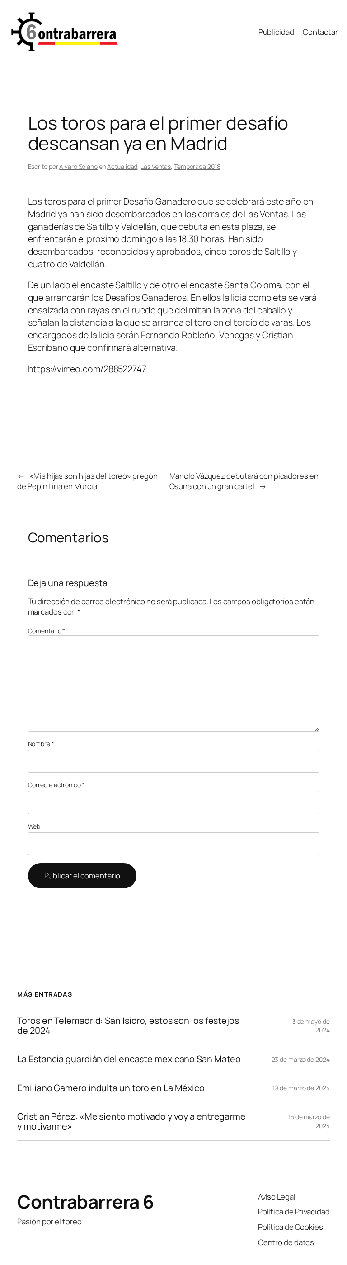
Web (34, 826)
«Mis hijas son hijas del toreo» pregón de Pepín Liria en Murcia (87, 481)
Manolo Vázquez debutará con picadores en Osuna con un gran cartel (244, 481)
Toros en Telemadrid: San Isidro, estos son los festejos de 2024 (128, 1026)
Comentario (47, 630)
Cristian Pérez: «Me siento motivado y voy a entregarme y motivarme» (131, 1121)
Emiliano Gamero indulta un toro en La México (111, 1088)
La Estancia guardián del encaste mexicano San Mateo (129, 1059)
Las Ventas (156, 166)
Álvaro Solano (78, 166)
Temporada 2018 (197, 166)
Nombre (41, 743)
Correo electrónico (56, 784)
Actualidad (122, 166)
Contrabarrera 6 (85, 1201)
